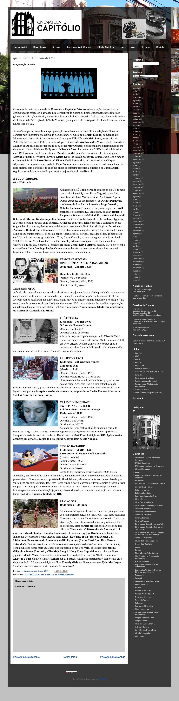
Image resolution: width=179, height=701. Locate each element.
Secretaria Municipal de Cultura (148, 393)
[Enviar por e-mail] (55, 571)
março (135, 104)
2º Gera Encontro (142, 463)
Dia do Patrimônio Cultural (146, 553)
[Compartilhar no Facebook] (63, 571)
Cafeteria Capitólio (143, 493)
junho (135, 132)
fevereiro (136, 107)
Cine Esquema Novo (144, 502)
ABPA (137, 359)
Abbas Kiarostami (142, 469)
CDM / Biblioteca (105, 47)
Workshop (139, 636)
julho (135, 91)
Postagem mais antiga (112, 657)
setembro (137, 122)
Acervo (138, 472)
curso (137, 547)
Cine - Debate (141, 499)
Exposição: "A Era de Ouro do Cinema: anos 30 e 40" (148, 571)
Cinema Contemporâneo (145, 512)
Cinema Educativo (143, 515)
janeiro (136, 110)
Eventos (145, 47)
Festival (138, 578)
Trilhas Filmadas (142, 627)
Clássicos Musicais (143, 538)
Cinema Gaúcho (142, 521)
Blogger (102, 679)
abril (135, 94)
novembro (137, 116)
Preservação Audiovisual (146, 381)
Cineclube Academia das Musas (37, 575)
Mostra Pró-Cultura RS (145, 594)
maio (135, 135)
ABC (137, 356)
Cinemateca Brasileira (144, 378)
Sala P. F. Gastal (142, 389)
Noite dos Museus (143, 597)
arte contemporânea (143, 487)
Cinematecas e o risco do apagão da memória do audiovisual (149, 533)
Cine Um (139, 375)
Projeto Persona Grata (144, 618)
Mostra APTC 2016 (143, 591)
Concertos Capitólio (143, 544)
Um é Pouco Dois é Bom (145, 630)
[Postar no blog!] (58, 571)
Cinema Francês (142, 518)
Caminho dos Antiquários (146, 496)
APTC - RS (139, 366)
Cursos (138, 550)
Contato (160, 47)
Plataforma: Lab (142, 609)
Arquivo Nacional (142, 369)
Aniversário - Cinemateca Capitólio (150, 484)
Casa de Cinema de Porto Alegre (149, 372)
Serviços (56, 47)
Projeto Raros (141, 621)
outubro (136, 119)
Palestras (139, 603)
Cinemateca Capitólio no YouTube (149, 524)
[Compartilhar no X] (61, 571)
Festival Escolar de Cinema (147, 581)
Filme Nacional (141, 585)
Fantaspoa (69, 575)
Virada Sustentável (143, 633)
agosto (136, 88)
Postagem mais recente (26, 657)
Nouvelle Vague (142, 600)
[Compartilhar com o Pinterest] (66, 571)
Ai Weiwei (139, 481)
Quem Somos (39, 47)
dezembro (137, 97)
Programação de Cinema (79, 47)
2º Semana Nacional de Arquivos (149, 466)
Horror (138, 588)
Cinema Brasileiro (143, 509)
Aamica (138, 353)
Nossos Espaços (128, 47)
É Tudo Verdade (57, 575)
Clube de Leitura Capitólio (146, 541)
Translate (153, 79)
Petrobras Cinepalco (144, 606)
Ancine (138, 362)
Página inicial (20, 47)
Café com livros (142, 490)
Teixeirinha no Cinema (145, 624)
